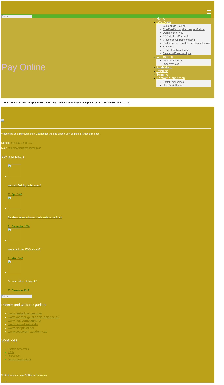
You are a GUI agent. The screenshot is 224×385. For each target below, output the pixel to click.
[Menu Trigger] (209, 12)
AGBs (11, 352)
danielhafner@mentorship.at (24, 148)
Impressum (14, 355)
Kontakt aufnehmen (18, 348)
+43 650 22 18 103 (22, 142)
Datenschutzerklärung (19, 359)
